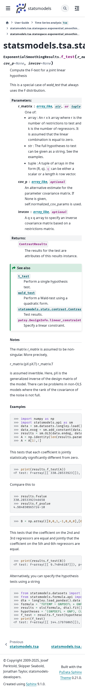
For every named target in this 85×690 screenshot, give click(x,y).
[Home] (7, 23)
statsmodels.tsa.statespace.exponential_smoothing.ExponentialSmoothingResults (44, 28)
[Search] (65, 8)
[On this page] (77, 8)
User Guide (22, 22)
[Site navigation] (8, 8)
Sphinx (31, 684)
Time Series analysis (51, 22)
